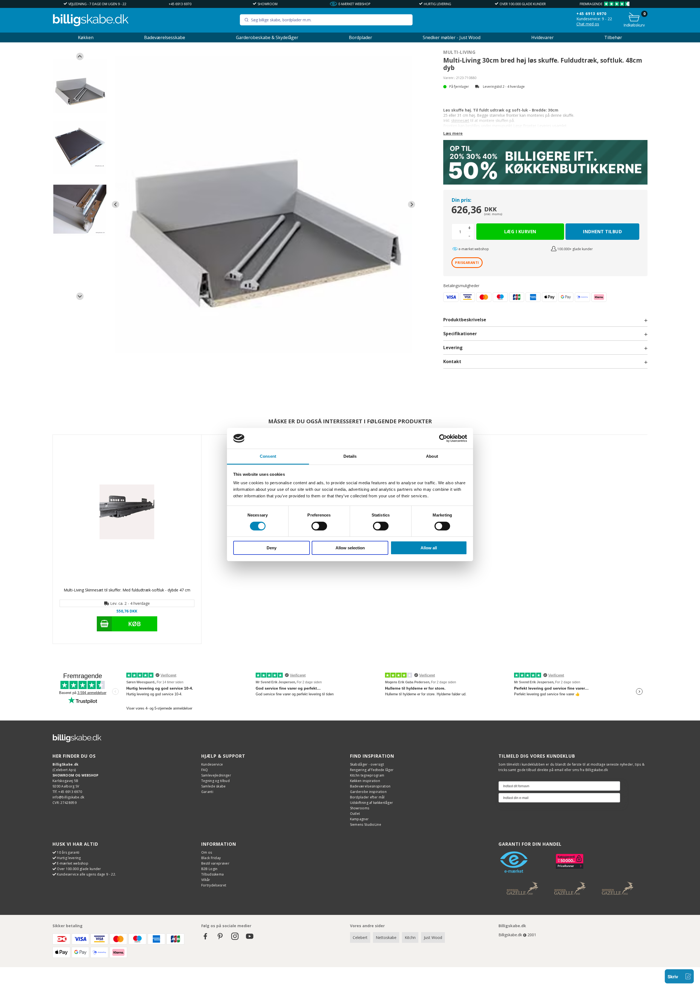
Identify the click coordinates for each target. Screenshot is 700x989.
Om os (206, 852)
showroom (268, 4)
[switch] (319, 526)
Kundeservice (212, 764)
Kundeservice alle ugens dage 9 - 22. (86, 874)
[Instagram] (235, 938)
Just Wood (433, 937)
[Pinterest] (220, 938)
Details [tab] (350, 456)
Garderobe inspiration (368, 791)
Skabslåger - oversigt (367, 764)
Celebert (360, 937)
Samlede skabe (213, 786)
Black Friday (211, 858)
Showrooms (359, 808)
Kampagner (359, 819)
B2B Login (209, 869)
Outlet (355, 813)
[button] (79, 86)
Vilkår (205, 879)
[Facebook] (205, 938)
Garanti (207, 791)
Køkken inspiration (365, 780)
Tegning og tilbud (215, 780)
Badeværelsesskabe (164, 37)
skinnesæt (460, 120)
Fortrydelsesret (213, 885)
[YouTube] (250, 938)
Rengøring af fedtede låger (372, 770)
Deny (271, 547)
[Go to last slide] (80, 56)
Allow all (429, 547)
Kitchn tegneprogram (367, 775)
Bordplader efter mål (367, 797)
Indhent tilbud (602, 232)
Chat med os (587, 24)
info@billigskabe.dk (68, 797)
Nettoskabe (386, 937)
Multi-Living (459, 52)
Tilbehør (613, 37)
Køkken (86, 37)
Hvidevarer (542, 37)
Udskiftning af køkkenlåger (371, 802)
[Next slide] (80, 296)
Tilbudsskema (212, 874)
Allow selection (350, 547)
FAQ (204, 770)
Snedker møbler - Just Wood (451, 37)
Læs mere (453, 133)
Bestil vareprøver (215, 863)
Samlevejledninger (216, 775)
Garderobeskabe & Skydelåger (267, 37)
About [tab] (432, 456)
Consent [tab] (268, 456)
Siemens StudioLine (365, 824)
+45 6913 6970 (180, 4)
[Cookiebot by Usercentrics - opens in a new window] (443, 438)
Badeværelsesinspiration (370, 786)
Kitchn (410, 937)
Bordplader (360, 37)
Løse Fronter (524, 125)
